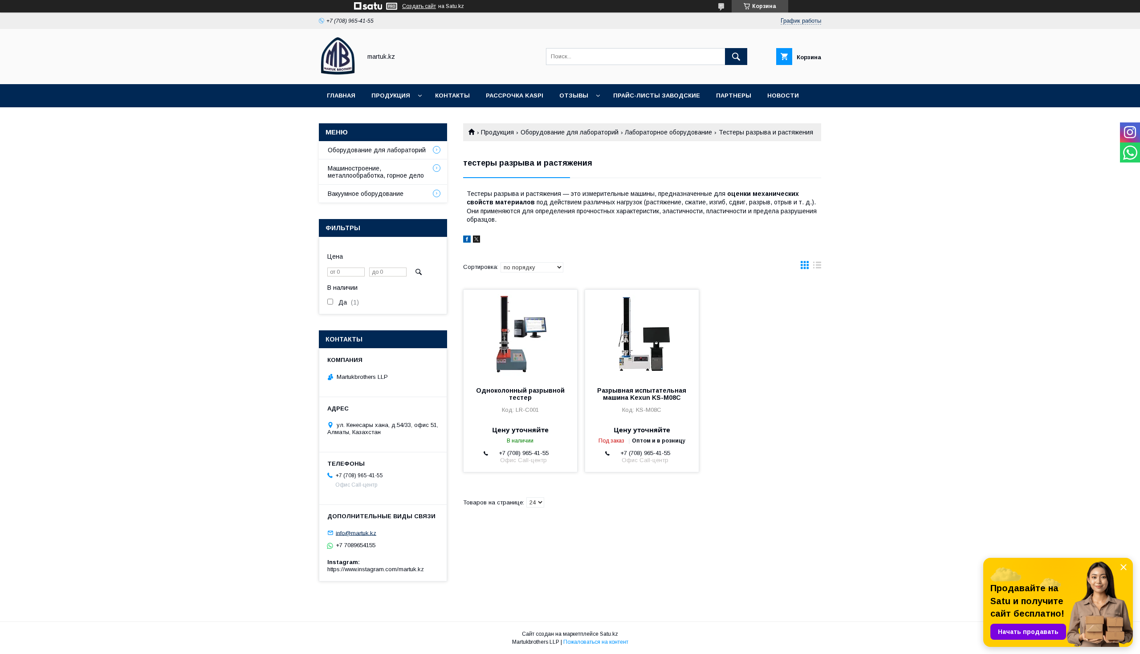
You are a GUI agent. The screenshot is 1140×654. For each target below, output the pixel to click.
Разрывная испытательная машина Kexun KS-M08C (641, 394)
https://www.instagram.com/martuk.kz (375, 569)
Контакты (452, 95)
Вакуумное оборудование (365, 193)
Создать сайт (419, 6)
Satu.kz (609, 634)
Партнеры (733, 95)
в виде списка (817, 267)
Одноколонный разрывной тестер (520, 394)
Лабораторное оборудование (668, 132)
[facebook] (467, 240)
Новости (783, 95)
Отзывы (573, 95)
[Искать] (736, 56)
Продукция (390, 95)
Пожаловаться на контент (595, 642)
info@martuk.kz (356, 532)
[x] (476, 240)
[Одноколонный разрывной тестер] (520, 334)
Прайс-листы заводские (656, 95)
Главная (341, 95)
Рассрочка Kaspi (514, 95)
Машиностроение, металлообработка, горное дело (376, 172)
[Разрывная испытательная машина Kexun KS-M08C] (642, 334)
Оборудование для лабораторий (570, 132)
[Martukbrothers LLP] (338, 72)
